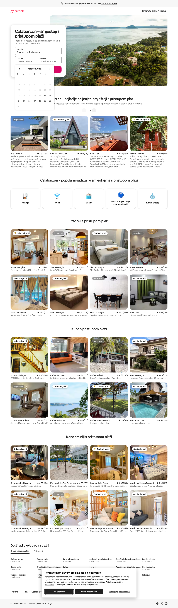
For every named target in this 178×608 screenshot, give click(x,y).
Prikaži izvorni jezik (109, 3)
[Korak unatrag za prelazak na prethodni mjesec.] (19, 69)
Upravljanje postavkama (119, 592)
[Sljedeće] (94, 110)
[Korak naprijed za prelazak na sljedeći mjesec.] (50, 69)
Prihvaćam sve (59, 592)
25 (24, 101)
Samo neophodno (89, 592)
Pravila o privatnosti (37, 603)
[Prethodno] (84, 110)
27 (35, 101)
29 (45, 101)
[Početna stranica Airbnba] (17, 11)
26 (29, 101)
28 (40, 101)
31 (19, 106)
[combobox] (38, 52)
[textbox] (26, 61)
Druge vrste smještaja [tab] (20, 551)
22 (45, 95)
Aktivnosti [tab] (38, 551)
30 (50, 101)
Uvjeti (50, 603)
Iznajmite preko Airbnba (154, 11)
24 (19, 101)
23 (50, 95)
